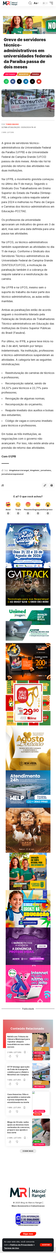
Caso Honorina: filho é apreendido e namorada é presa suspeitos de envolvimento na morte (18, 1098)
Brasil (37, 1141)
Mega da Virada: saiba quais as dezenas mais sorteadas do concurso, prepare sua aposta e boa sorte (18, 1127)
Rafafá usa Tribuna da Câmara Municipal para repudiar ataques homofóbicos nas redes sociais (18, 1041)
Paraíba (35, 74)
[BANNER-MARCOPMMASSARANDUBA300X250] (28, 908)
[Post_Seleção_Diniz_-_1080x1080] (28, 702)
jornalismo (46, 470)
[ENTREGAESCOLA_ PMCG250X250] (28, 871)
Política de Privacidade (21, 1245)
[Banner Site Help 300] (28, 788)
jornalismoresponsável (12, 474)
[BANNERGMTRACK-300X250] (28, 586)
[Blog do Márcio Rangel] (10, 3)
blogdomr (34, 470)
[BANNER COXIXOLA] (28, 545)
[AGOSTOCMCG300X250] (28, 946)
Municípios (24, 74)
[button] (46, 1244)
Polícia (37, 1114)
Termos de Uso (11, 1248)
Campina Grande (38, 1049)
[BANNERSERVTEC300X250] (28, 661)
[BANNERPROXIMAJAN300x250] (28, 983)
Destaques (10, 74)
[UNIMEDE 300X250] (28, 624)
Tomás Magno (12, 124)
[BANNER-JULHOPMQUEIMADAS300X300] (28, 830)
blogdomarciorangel (19, 470)
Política (38, 1059)
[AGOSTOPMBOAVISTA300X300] (28, 747)
